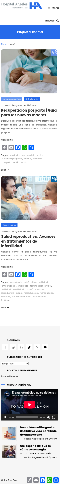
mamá (27, 158)
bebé (26, 282)
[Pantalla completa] (54, 417)
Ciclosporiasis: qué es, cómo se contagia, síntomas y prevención (36, 449)
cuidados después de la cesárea (27, 155)
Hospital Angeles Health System (21, 105)
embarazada (9, 285)
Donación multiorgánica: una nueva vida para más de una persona (38, 431)
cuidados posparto (12, 158)
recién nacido (20, 162)
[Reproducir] (5, 417)
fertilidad (6, 289)
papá (19, 293)
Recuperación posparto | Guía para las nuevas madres (29, 113)
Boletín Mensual (9, 376)
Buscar (50, 20)
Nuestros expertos (12, 99)
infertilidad (18, 289)
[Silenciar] (48, 417)
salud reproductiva (21, 296)
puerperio (6, 162)
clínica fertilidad (39, 282)
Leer (3, 169)
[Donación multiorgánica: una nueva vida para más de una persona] (8, 433)
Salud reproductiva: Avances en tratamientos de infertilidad (28, 241)
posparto (37, 158)
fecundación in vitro (40, 285)
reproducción (31, 293)
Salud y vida (32, 99)
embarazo (23, 285)
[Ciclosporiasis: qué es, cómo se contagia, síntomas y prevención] (8, 451)
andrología (16, 282)
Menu (55, 8)
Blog (3, 44)
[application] (29, 405)
